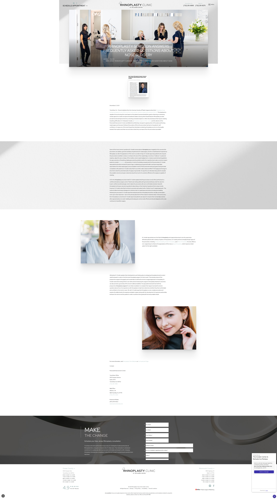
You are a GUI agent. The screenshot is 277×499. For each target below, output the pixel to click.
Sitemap (131, 488)
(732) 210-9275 (200, 5)
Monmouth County (206, 468)
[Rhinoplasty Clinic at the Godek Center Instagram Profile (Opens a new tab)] (73, 3)
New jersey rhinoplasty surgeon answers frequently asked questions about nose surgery (139, 62)
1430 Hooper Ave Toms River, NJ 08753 (68, 472)
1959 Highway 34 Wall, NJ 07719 (210, 472)
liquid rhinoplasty (177, 244)
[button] (3, 496)
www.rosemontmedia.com (116, 404)
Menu (212, 4)
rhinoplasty (122, 162)
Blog (112, 59)
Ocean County (68, 468)
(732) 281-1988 (114, 384)
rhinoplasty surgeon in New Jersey (142, 121)
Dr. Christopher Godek (113, 320)
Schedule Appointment (74, 6)
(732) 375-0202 (114, 395)
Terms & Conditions (153, 488)
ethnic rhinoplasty (182, 241)
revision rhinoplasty (170, 241)
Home (106, 59)
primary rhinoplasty (160, 241)
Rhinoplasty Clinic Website (130, 361)
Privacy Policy (138, 488)
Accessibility (144, 488)
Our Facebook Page (143, 361)
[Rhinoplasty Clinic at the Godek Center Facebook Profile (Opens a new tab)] (76, 3)
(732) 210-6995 (188, 5)
